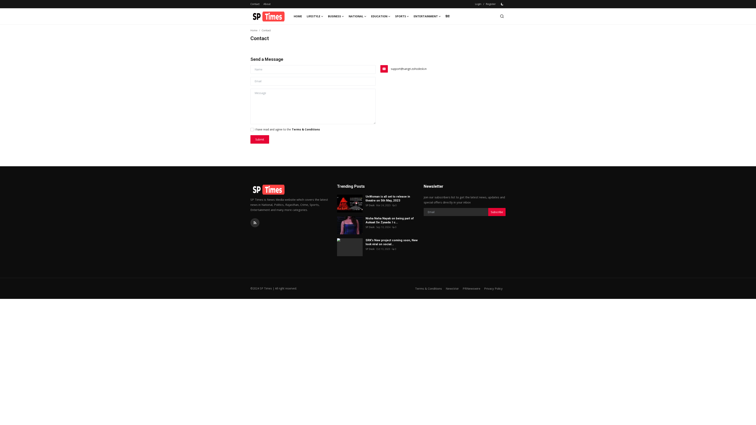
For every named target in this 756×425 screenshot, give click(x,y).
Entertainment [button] (426, 16)
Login (478, 4)
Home (298, 16)
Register (491, 4)
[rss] (254, 222)
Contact (254, 4)
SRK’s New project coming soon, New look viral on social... (392, 242)
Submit (259, 139)
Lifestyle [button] (313, 16)
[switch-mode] (503, 4)
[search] (502, 16)
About (267, 4)
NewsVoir (452, 288)
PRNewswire (471, 288)
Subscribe (497, 212)
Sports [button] (400, 16)
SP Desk (370, 205)
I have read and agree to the (287, 129)
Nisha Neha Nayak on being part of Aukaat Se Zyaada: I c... (390, 220)
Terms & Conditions (428, 288)
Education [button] (379, 16)
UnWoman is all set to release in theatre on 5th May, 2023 (388, 198)
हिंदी (447, 16)
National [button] (356, 16)
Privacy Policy (493, 288)
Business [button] (334, 16)
